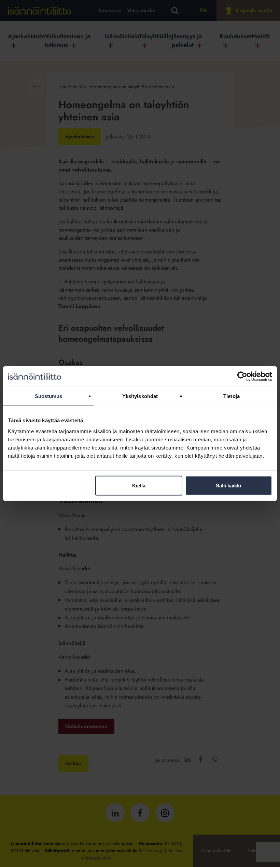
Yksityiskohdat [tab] (140, 396)
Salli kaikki (228, 485)
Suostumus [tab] (48, 396)
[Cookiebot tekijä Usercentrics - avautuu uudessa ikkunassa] (242, 376)
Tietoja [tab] (231, 396)
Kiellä (138, 485)
